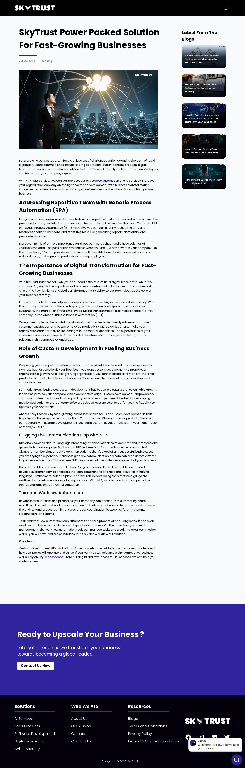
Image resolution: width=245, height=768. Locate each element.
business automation (104, 181)
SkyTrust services (51, 557)
